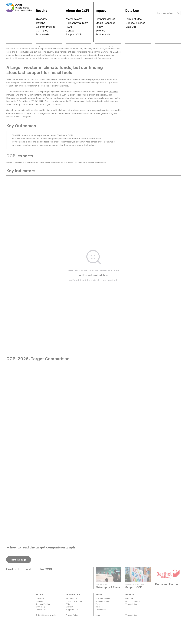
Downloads (42, 34)
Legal (98, 615)
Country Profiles (45, 26)
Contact (70, 30)
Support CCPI (74, 34)
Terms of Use (133, 19)
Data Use (130, 26)
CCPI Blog (42, 30)
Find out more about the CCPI (29, 569)
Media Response (105, 23)
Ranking (40, 23)
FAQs (69, 26)
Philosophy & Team (77, 23)
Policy (99, 26)
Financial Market (105, 19)
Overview (41, 19)
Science (100, 30)
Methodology (74, 19)
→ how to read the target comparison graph (40, 547)
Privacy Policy (72, 615)
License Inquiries (135, 23)
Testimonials (103, 34)
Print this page (18, 559)
